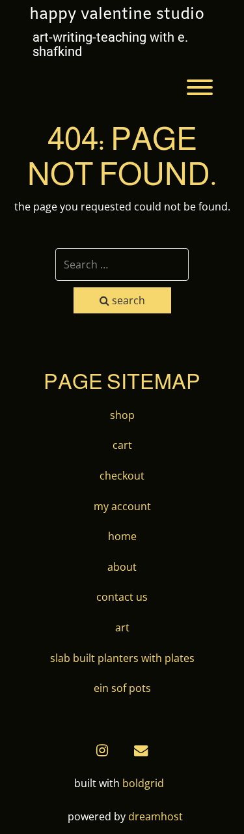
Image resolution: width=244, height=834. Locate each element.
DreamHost (155, 816)
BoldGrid (143, 783)
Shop (122, 415)
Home (122, 536)
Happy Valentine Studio (116, 15)
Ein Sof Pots (122, 688)
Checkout (122, 475)
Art (122, 627)
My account (122, 506)
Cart (122, 445)
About (122, 567)
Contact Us (122, 597)
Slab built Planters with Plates (122, 658)
